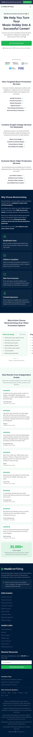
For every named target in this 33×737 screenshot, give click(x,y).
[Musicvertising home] (7, 6)
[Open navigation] (30, 6)
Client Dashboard (6, 629)
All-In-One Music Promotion (15, 110)
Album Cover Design (15, 139)
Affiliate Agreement (6, 647)
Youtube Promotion (16, 101)
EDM (9, 693)
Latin (26, 693)
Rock (6, 695)
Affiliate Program (6, 620)
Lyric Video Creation (16, 175)
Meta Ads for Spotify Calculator (10, 682)
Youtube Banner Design (15, 144)
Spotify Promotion (15, 98)
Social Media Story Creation (15, 183)
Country (3, 693)
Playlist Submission (6, 603)
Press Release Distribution (16, 108)
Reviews (3, 632)
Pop (2, 695)
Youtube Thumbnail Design (15, 142)
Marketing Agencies (7, 617)
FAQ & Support (5, 635)
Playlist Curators (6, 608)
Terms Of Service (6, 641)
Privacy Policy (5, 644)
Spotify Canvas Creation (15, 178)
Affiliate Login (5, 638)
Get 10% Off (27, 2)
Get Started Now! (18, 43)
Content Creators (6, 614)
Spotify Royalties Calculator (9, 685)
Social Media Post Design (15, 146)
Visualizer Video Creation (15, 180)
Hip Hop (20, 693)
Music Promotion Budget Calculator (11, 679)
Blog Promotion (15, 105)
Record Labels (5, 611)
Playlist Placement (15, 103)
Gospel (14, 693)
